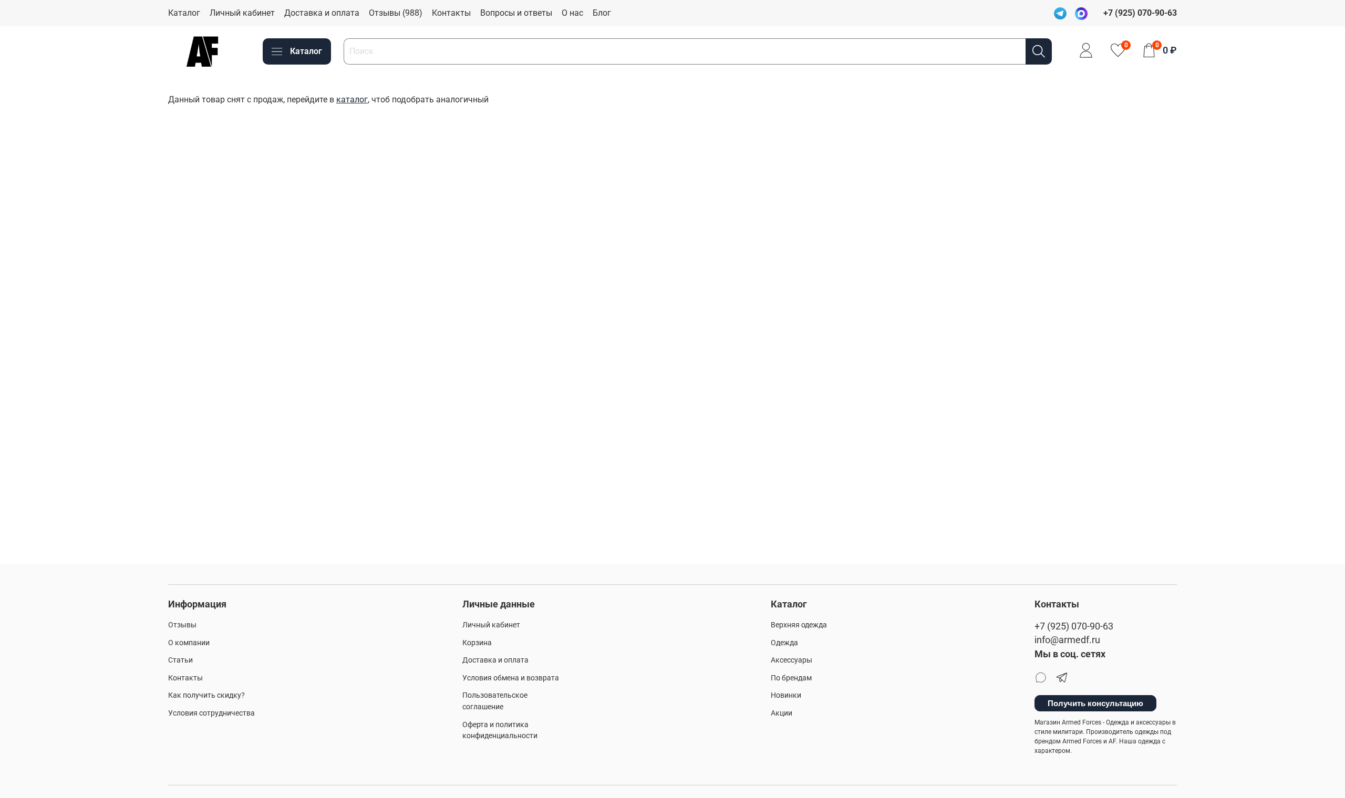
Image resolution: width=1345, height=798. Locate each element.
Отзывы (182, 625)
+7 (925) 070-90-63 (1073, 626)
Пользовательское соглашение (494, 701)
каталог (352, 99)
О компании (189, 642)
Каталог (184, 13)
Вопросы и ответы (516, 13)
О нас (572, 13)
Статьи (180, 660)
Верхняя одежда (799, 625)
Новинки (786, 695)
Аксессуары (791, 660)
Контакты (451, 13)
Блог (602, 13)
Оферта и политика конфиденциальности (499, 730)
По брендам (791, 678)
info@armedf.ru (1067, 640)
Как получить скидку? (206, 695)
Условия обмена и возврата (510, 678)
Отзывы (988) (395, 13)
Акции (781, 713)
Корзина (477, 642)
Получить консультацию (1095, 703)
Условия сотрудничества (211, 713)
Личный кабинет (242, 13)
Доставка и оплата (321, 13)
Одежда (784, 642)
